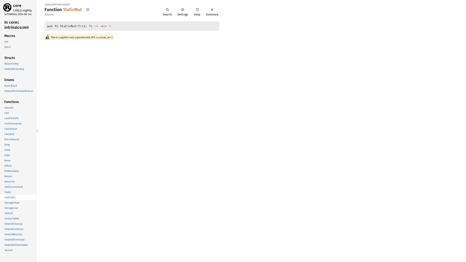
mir (68, 4)
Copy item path (88, 9)
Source (49, 14)
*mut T (105, 26)
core (17, 5)
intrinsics (58, 4)
